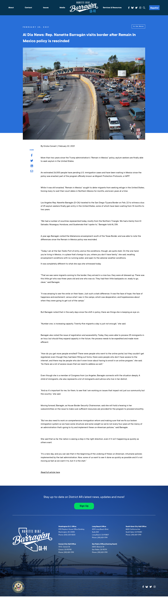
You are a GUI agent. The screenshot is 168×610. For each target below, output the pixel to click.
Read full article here (50, 472)
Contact (28, 7)
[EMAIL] (32, 171)
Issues (46, 7)
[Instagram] (140, 8)
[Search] (144, 8)
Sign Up (84, 505)
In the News (138, 26)
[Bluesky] (132, 7)
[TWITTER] (32, 161)
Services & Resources (112, 7)
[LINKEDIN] (32, 166)
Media (62, 7)
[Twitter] (136, 8)
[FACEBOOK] (32, 155)
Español (154, 8)
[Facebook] (129, 8)
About (11, 7)
